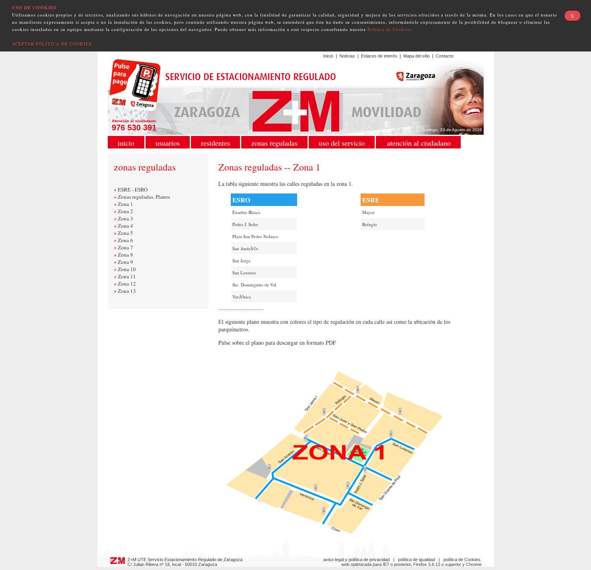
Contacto (445, 56)
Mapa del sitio (416, 56)
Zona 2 (125, 211)
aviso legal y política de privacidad (356, 559)
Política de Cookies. (389, 29)
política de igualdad (416, 559)
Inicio (328, 56)
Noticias (347, 56)
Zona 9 (125, 261)
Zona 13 (127, 290)
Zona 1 (125, 204)
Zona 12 (127, 283)
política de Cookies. (462, 559)
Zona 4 (125, 225)
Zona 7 (125, 247)
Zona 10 (127, 269)
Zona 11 (127, 276)
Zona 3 (125, 218)
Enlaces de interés (379, 56)
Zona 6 (125, 240)
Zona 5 (125, 233)
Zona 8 (125, 254)
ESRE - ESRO (133, 189)
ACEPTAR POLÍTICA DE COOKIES (52, 44)
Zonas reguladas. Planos (144, 196)
